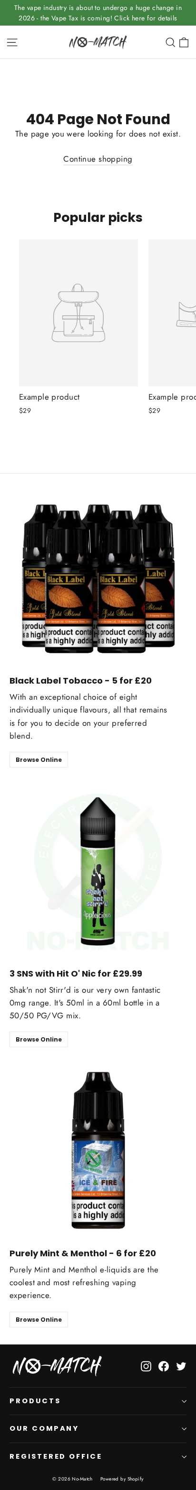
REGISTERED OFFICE (56, 1456)
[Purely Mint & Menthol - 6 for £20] (98, 1150)
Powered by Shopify (122, 1478)
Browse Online (39, 760)
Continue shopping (97, 159)
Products (35, 1401)
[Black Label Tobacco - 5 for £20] (98, 578)
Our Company (44, 1428)
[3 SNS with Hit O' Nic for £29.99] (98, 871)
